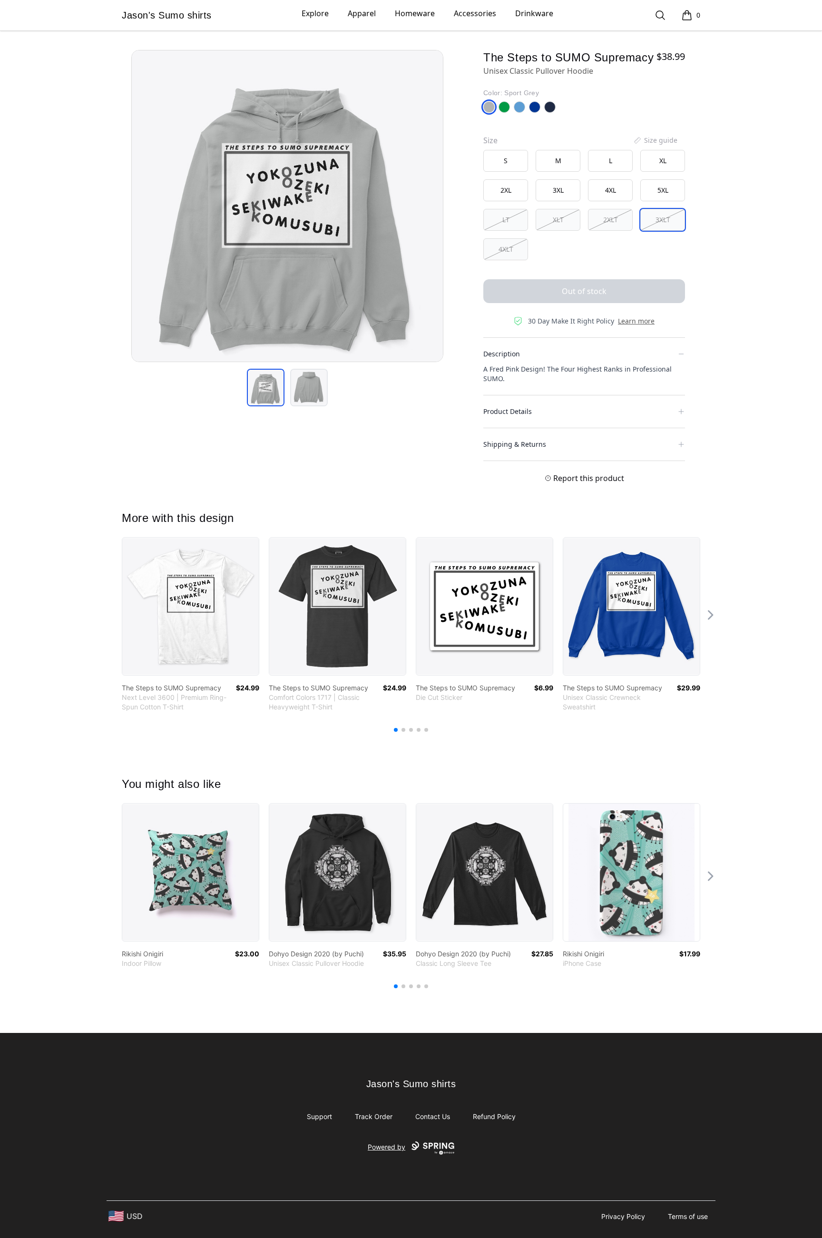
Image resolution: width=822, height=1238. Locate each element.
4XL (610, 190)
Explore (315, 13)
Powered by (386, 1147)
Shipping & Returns (514, 444)
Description (501, 353)
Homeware (415, 13)
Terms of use (688, 1216)
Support (319, 1116)
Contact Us (432, 1116)
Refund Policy (494, 1116)
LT (505, 219)
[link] (190, 606)
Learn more (636, 320)
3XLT (663, 219)
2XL (505, 190)
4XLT (506, 249)
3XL (558, 190)
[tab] (266, 387)
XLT (558, 219)
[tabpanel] (287, 206)
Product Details (507, 411)
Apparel (362, 13)
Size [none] (490, 140)
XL (662, 160)
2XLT (610, 219)
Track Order (373, 1116)
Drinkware (534, 13)
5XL (662, 190)
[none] (655, 140)
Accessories (475, 13)
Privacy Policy (623, 1216)
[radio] (505, 161)
